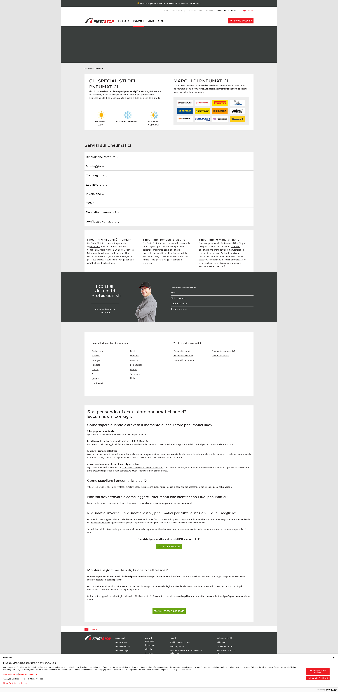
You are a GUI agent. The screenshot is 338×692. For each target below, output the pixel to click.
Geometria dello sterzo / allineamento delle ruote (186, 651)
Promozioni (123, 21)
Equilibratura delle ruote (180, 642)
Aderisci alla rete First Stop (226, 651)
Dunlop (95, 378)
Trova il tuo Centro (224, 646)
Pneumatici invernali (183, 355)
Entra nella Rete (195, 10)
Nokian (133, 369)
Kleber (133, 378)
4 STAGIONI (153, 124)
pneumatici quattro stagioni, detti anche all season (186, 519)
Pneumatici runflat (220, 355)
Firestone (134, 355)
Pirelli (132, 351)
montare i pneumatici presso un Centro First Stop (217, 586)
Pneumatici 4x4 (121, 654)
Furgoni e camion (179, 303)
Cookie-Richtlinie (10, 674)
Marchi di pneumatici (149, 639)
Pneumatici (138, 21)
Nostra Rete (177, 10)
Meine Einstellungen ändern (15, 683)
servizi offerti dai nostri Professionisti (145, 596)
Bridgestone (150, 645)
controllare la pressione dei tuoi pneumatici (142, 467)
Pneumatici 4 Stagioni (183, 360)
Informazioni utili (224, 638)
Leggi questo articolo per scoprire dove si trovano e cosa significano (119, 503)
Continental (97, 383)
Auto (173, 292)
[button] (240, 20)
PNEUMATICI (153, 121)
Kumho (95, 369)
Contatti (250, 10)
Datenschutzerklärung (40, 683)
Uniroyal (134, 360)
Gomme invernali (122, 646)
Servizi (151, 21)
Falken (95, 374)
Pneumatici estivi (181, 351)
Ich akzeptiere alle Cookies (318, 671)
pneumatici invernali (100, 522)
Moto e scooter (178, 298)
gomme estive (155, 529)
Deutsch (7, 658)
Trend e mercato (179, 309)
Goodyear (149, 653)
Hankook (96, 365)
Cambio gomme (177, 646)
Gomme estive (121, 642)
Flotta (165, 10)
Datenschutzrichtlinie (28, 674)
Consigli (162, 21)
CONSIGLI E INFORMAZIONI (183, 287)
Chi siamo (210, 10)
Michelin (148, 649)
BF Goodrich (136, 365)
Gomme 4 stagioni (122, 650)
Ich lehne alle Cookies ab (317, 678)
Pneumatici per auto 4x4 (223, 351)
